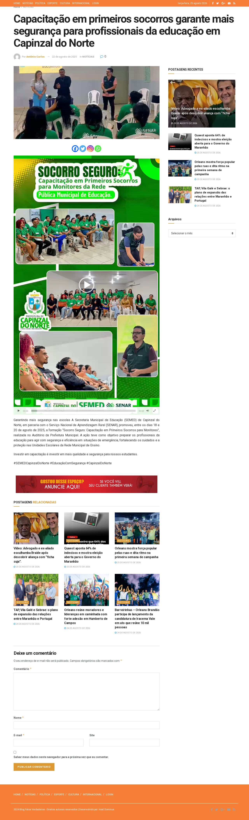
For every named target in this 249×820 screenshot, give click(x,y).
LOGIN (95, 3)
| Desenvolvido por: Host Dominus (95, 809)
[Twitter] (82, 148)
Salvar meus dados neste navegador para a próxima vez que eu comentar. (61, 757)
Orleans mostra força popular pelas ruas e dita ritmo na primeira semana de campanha (136, 552)
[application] (87, 285)
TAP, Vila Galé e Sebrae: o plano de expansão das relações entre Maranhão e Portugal (36, 614)
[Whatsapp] (98, 148)
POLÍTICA (40, 3)
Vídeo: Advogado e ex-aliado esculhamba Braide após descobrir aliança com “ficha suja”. (200, 113)
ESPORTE (52, 3)
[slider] (83, 411)
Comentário (23, 669)
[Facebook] (75, 148)
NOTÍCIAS (28, 3)
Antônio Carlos (35, 56)
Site (92, 735)
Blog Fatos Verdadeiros (32, 809)
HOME (17, 3)
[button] (86, 285)
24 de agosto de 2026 (27, 624)
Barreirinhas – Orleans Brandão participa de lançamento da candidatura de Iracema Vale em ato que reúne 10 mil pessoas (137, 618)
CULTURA (65, 3)
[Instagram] (90, 148)
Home (17, 7)
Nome (19, 717)
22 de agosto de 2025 (64, 56)
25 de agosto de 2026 (27, 567)
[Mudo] (148, 411)
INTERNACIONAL (81, 3)
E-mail (19, 735)
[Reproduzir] (19, 411)
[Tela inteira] (154, 411)
